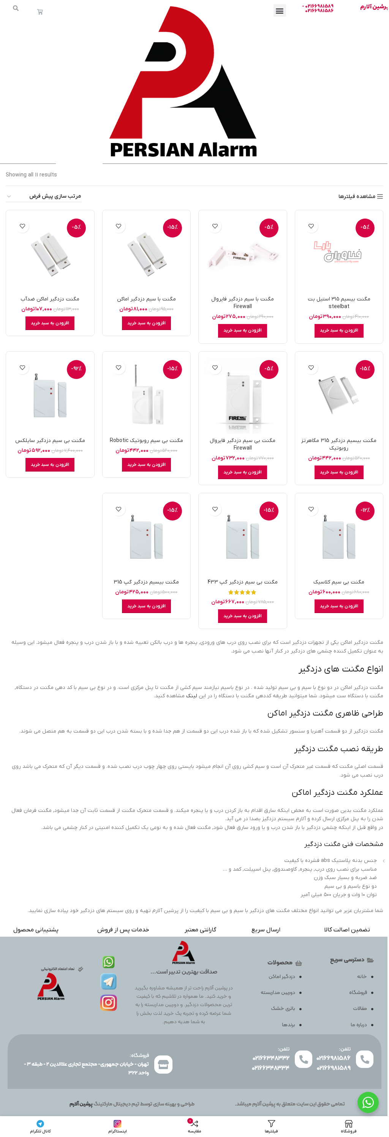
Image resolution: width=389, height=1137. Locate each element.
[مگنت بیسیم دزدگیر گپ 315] (146, 537)
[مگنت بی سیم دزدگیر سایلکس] (50, 395)
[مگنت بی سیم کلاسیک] (339, 537)
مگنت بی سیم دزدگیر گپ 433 (242, 582)
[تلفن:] (364, 1059)
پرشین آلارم (374, 7)
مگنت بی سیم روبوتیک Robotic (146, 440)
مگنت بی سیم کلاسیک (338, 582)
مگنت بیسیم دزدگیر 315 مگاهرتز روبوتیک (338, 444)
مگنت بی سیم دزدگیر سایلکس (50, 440)
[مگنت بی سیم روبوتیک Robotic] (146, 395)
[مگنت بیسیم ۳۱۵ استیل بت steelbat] (339, 254)
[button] (280, 10)
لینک (191, 696)
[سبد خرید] (40, 11)
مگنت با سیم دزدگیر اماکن (146, 299)
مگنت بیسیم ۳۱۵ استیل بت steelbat (339, 303)
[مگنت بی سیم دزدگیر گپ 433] (242, 537)
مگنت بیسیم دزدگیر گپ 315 (146, 582)
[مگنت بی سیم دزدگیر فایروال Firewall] (242, 395)
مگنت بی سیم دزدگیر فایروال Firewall (242, 444)
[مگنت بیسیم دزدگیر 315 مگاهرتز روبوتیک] (339, 395)
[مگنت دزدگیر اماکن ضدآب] (50, 254)
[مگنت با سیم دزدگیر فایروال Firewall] (242, 254)
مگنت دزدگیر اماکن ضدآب (50, 299)
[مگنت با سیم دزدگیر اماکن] (146, 254)
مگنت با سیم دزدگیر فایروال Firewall (242, 303)
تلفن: (345, 1049)
